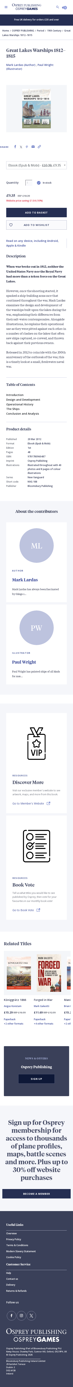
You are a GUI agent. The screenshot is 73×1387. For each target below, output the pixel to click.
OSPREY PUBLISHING (23, 30)
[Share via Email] (33, 146)
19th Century (54, 30)
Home (5, 30)
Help (8, 1273)
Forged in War (43, 1000)
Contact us (12, 1279)
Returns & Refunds (16, 1291)
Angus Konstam (12, 1006)
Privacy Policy (13, 1239)
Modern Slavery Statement (21, 1251)
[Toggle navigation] (6, 7)
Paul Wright (24, 662)
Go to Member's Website (28, 803)
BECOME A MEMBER (36, 1194)
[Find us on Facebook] (11, 1315)
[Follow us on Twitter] (31, 1315)
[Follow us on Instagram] (21, 1315)
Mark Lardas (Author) (20, 65)
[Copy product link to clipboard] (39, 146)
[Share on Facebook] (15, 146)
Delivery (10, 1284)
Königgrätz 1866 (15, 1000)
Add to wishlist (36, 225)
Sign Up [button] (36, 1079)
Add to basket (36, 212)
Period (40, 30)
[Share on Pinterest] (27, 146)
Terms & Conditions (17, 1245)
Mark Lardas (25, 580)
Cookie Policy (13, 1257)
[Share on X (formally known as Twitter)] (21, 146)
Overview (11, 1233)
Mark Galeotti (41, 1006)
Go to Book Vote (23, 910)
